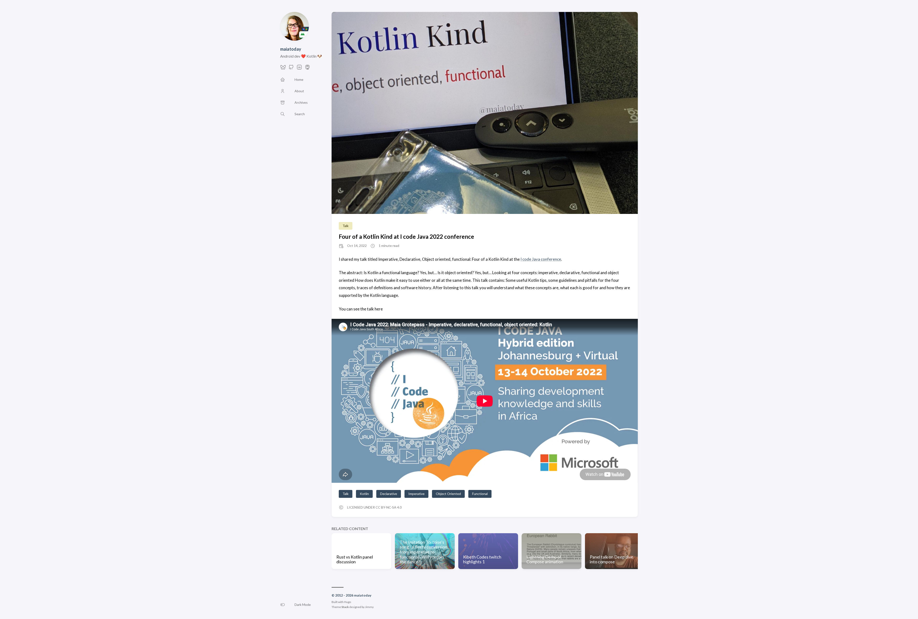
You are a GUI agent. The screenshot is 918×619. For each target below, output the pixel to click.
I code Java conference (540, 259)
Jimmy (369, 607)
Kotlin (364, 494)
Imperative (416, 494)
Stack (345, 607)
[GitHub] (291, 68)
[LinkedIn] (299, 68)
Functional (480, 494)
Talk (346, 226)
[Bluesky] (283, 68)
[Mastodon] (307, 68)
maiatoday (290, 49)
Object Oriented (448, 494)
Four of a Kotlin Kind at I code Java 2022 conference (406, 236)
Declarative (388, 494)
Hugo (347, 602)
